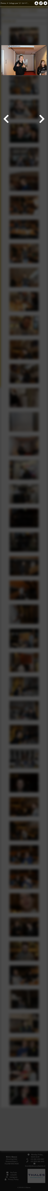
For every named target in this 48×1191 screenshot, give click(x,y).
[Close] (45, 3)
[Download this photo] (36, 3)
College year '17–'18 (16, 3)
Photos (3, 3)
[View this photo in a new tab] (41, 3)
